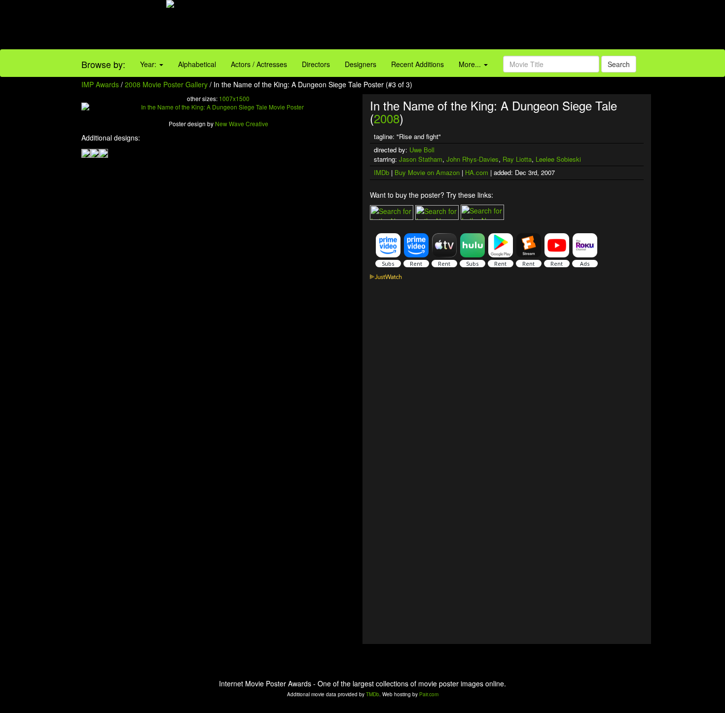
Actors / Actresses (259, 64)
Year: (149, 64)
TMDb (372, 694)
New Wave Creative (241, 123)
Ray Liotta (517, 159)
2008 (386, 118)
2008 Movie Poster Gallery (166, 84)
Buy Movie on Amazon (427, 172)
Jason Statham (420, 159)
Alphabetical (197, 64)
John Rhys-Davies (472, 159)
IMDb (381, 172)
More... (471, 64)
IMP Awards (100, 84)
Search (619, 64)
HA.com (476, 172)
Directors (316, 64)
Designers (360, 64)
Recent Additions (417, 64)
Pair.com (428, 694)
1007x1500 (234, 98)
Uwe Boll (422, 149)
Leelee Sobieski (558, 159)
